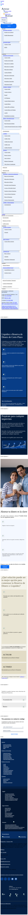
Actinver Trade (7, 44)
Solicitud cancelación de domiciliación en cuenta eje (14, 827)
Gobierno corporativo (7, 286)
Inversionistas (6, 217)
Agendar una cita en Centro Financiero (9, 308)
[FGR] (10, 894)
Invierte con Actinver (8, 32)
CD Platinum (7, 98)
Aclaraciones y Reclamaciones (10, 824)
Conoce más (4, 678)
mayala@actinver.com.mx (5, 864)
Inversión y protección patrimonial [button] (10, 174)
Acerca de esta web (8, 813)
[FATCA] (4, 894)
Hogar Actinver (7, 155)
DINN (5, 47)
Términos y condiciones (9, 797)
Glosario (6, 232)
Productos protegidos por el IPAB (11, 800)
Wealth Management (8, 35)
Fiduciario (5, 167)
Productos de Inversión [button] (8, 55)
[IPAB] (17, 894)
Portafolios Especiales (9, 81)
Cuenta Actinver (7, 92)
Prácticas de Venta (7, 220)
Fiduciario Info (6, 170)
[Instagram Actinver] (5, 879)
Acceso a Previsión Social (9, 188)
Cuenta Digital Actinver (9, 101)
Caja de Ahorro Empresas (9, 194)
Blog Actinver (7, 253)
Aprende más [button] (6, 251)
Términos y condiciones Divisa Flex (11, 798)
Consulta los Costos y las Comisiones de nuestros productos (12, 874)
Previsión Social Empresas (10, 185)
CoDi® (6, 113)
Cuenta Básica (7, 104)
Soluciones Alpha (8, 78)
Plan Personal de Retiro (9, 123)
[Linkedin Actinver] (16, 879)
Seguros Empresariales (9, 200)
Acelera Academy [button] (7, 227)
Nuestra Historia (6, 265)
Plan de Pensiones (8, 197)
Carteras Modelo (7, 72)
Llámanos (5, 566)
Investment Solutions (9, 816)
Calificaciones (6, 223)
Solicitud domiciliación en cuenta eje (12, 826)
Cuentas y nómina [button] (7, 87)
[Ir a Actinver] (5, 9)
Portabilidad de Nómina (7, 771)
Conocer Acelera (8, 229)
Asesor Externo (8, 808)
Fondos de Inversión (8, 60)
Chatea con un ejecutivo (7, 306)
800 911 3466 (8, 298)
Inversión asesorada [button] (7, 30)
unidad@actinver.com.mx (5, 861)
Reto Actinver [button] (6, 239)
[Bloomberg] (22, 836)
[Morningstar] (6, 836)
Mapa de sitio (7, 810)
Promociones (7, 14)
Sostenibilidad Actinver (9, 270)
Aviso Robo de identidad (9, 794)
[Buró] (24, 894)
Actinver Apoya (7, 272)
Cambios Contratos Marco (10, 795)
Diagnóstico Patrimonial (9, 259)
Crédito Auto (7, 144)
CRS (5, 811)
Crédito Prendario (8, 147)
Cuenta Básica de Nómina (10, 110)
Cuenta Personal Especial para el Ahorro (13, 126)
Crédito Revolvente (8, 141)
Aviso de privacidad (8, 796)
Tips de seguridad (8, 814)
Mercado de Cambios (9, 63)
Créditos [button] (5, 133)
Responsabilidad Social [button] (8, 267)
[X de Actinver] (9, 879)
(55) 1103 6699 (8, 295)
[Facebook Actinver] (2, 879)
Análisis (3, 214)
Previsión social (8, 809)
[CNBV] (17, 896)
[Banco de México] (10, 896)
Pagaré (5, 95)
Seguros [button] (5, 150)
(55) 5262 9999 (9, 300)
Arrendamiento (6, 131)
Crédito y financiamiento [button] (8, 202)
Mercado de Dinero (8, 69)
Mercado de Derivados (9, 75)
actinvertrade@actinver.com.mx (11, 303)
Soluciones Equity (8, 84)
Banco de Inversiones (9, 176)
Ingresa (6, 12)
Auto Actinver (7, 158)
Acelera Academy (6, 779)
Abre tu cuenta (8, 11)
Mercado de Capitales (9, 66)
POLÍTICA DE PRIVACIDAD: (6, 903)
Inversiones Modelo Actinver (8, 759)
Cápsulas (6, 256)
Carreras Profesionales (7, 283)
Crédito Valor (7, 138)
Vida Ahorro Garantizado (9, 164)
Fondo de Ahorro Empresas (10, 191)
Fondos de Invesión (7, 753)
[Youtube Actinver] (12, 879)
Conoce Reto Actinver (9, 241)
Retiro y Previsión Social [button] (8, 118)
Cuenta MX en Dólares (9, 107)
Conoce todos (7, 57)
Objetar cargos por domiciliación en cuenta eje (13, 828)
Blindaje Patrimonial (8, 161)
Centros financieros (14, 308)
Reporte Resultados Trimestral (9, 280)
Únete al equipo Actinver (9, 815)
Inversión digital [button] (6, 42)
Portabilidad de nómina (9, 116)
